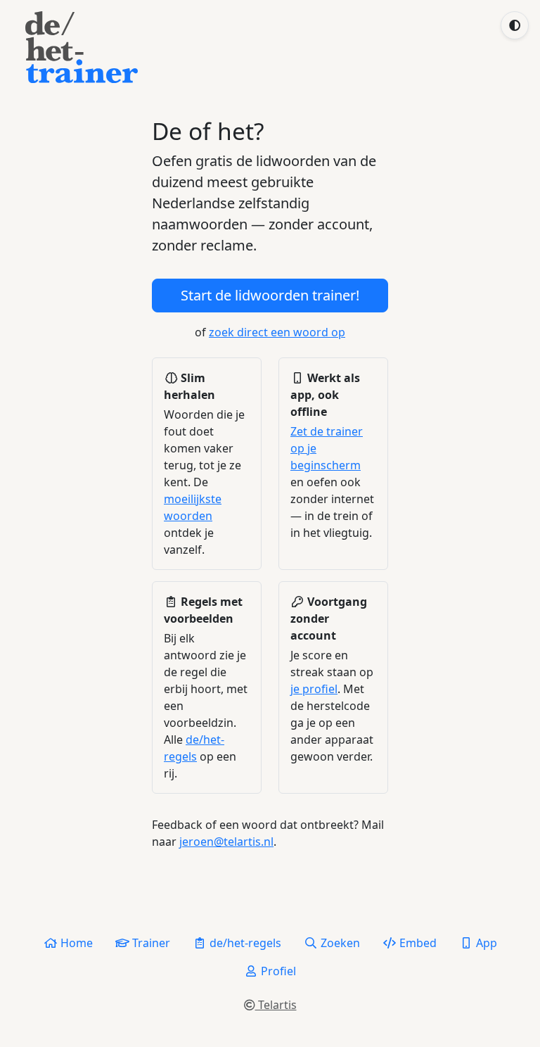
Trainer (149, 943)
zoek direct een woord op (277, 332)
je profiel (314, 689)
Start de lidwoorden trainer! (270, 295)
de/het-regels (244, 943)
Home (75, 943)
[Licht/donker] (515, 25)
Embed (417, 943)
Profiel (277, 971)
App (485, 943)
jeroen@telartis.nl (226, 841)
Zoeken (339, 943)
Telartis (276, 1005)
